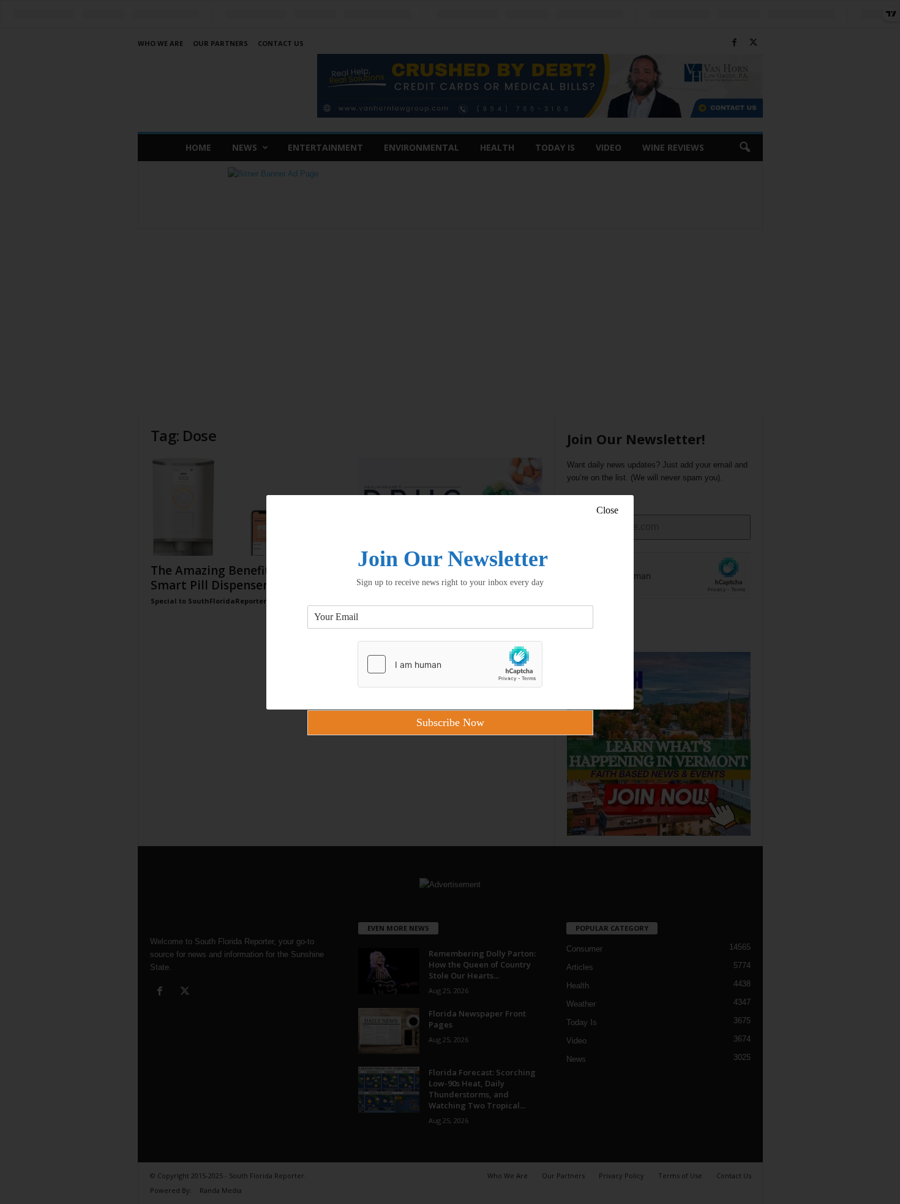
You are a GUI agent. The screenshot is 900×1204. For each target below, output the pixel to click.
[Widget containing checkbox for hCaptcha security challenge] (450, 664)
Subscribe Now (450, 722)
